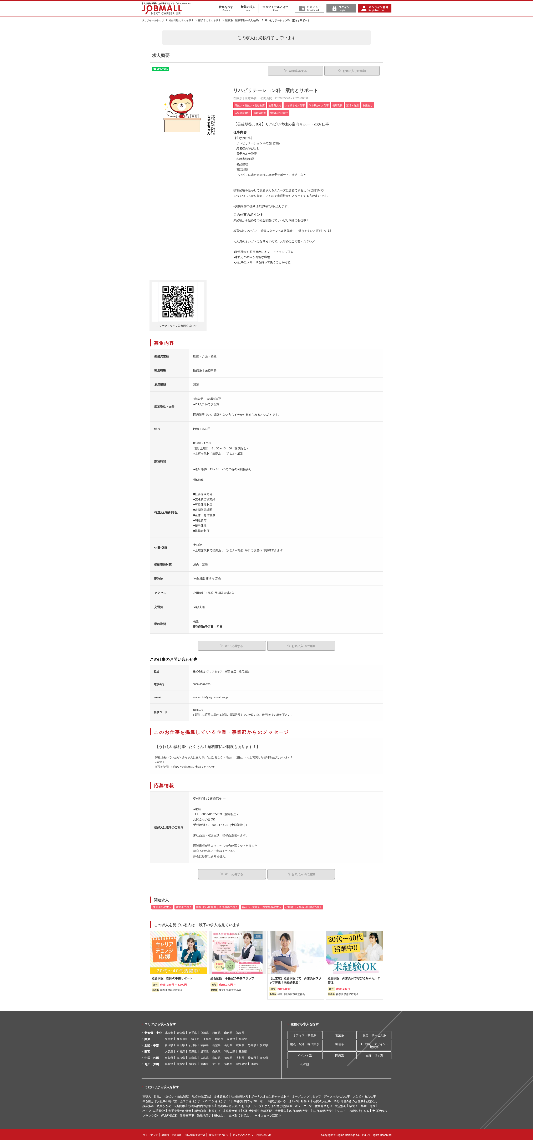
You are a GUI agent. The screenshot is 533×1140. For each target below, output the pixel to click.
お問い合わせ (263, 1134)
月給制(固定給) (201, 1096)
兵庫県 (193, 1051)
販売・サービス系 (374, 1035)
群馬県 (243, 1038)
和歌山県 (229, 1051)
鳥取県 (169, 1057)
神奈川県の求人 (162, 907)
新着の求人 (248, 8)
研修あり (220, 1115)
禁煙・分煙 (368, 1106)
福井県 (204, 1045)
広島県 (204, 1057)
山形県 (228, 1032)
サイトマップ (150, 1134)
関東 (147, 1039)
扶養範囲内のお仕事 (201, 1106)
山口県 (216, 1057)
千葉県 (207, 1038)
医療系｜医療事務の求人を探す (242, 20)
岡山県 (193, 1057)
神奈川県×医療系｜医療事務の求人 (217, 907)
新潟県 (169, 1045)
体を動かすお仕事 (154, 1101)
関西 (147, 1051)
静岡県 (252, 1045)
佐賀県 (181, 1063)
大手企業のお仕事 (180, 1111)
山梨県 (216, 1045)
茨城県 (231, 1038)
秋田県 (216, 1032)
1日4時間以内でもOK (243, 1101)
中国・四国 (151, 1058)
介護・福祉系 (374, 1055)
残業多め (148, 1106)
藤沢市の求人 (184, 907)
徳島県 (228, 1057)
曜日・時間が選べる (273, 1101)
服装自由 (200, 1111)
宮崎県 (228, 1063)
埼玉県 (195, 1038)
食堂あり (341, 1106)
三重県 (243, 1051)
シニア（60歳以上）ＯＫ (353, 1111)
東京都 (169, 1038)
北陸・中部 (151, 1045)
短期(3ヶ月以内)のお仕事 (233, 1106)
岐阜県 (240, 1045)
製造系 (339, 1044)
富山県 (181, 1045)
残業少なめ (164, 1106)
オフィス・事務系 (304, 1035)
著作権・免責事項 (172, 1134)
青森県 (181, 1032)
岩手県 (193, 1032)
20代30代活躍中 (299, 1111)
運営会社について (219, 1134)
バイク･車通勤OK (154, 1111)
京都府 (181, 1051)
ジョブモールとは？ (275, 8)
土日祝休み (379, 1111)
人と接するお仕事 (364, 1096)
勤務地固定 (204, 1115)
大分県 (216, 1063)
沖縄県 (255, 1063)
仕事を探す (226, 8)
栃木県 (219, 1038)
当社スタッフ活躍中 (268, 1115)
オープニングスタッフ (306, 1096)
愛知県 (264, 1045)
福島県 (240, 1032)
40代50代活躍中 (323, 1111)
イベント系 (304, 1055)
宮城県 (204, 1032)
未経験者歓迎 (231, 1111)
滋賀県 (204, 1051)
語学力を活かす (190, 1101)
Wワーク (300, 1106)
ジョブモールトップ (153, 20)
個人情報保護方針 (195, 1134)
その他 (304, 1064)
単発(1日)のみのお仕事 (349, 1101)
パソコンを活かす (214, 1101)
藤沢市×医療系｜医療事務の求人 (261, 907)
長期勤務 (180, 1106)
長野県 (228, 1045)
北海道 (169, 1032)
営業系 (339, 1035)
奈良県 (216, 1051)
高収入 (146, 1096)
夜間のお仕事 (322, 1101)
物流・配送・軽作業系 (304, 1044)
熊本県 (204, 1063)
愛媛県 (252, 1057)
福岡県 (169, 1063)
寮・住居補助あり (320, 1106)
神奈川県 (182, 1038)
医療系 (339, 1055)
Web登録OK (169, 1115)
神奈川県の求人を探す (181, 20)
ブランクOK (150, 1115)
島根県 (181, 1057)
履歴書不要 (187, 1115)
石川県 (193, 1045)
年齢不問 (266, 1111)
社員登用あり (240, 1096)
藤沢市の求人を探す (209, 20)
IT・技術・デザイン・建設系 (374, 1045)
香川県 (240, 1057)
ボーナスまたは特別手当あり (270, 1096)
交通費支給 (221, 1096)
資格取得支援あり (240, 1115)
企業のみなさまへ (243, 1134)
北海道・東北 (153, 1033)
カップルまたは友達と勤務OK (272, 1106)
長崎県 (193, 1063)
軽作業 (172, 1101)
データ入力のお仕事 (337, 1096)
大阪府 (169, 1051)
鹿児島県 (241, 1063)
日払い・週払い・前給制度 (171, 1096)
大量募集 (280, 1111)
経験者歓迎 (250, 1111)
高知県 (264, 1057)
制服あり (214, 1111)
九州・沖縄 (151, 1064)
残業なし (372, 1101)
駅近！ (353, 1106)
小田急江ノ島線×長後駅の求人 (303, 907)
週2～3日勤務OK (300, 1101)
